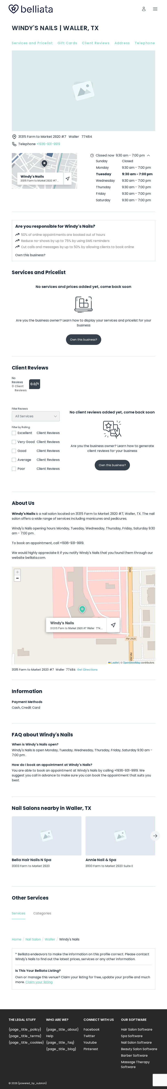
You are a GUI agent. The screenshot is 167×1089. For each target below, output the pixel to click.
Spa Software (132, 1036)
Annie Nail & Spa (101, 859)
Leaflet (115, 662)
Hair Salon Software (136, 1029)
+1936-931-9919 (48, 144)
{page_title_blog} (61, 1049)
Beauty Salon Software (139, 1049)
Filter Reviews (20, 408)
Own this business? (30, 255)
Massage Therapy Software (135, 1064)
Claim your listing (39, 982)
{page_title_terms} (25, 1036)
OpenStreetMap (132, 662)
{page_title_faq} (60, 1042)
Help (49, 1036)
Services (18, 913)
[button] (82, 609)
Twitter (89, 1036)
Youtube (90, 1042)
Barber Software (134, 1055)
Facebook (92, 1029)
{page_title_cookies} (26, 1042)
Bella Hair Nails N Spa (31, 859)
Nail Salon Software (136, 1042)
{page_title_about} (62, 1029)
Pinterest (91, 1049)
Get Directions (87, 670)
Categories (42, 913)
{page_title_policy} (25, 1029)
